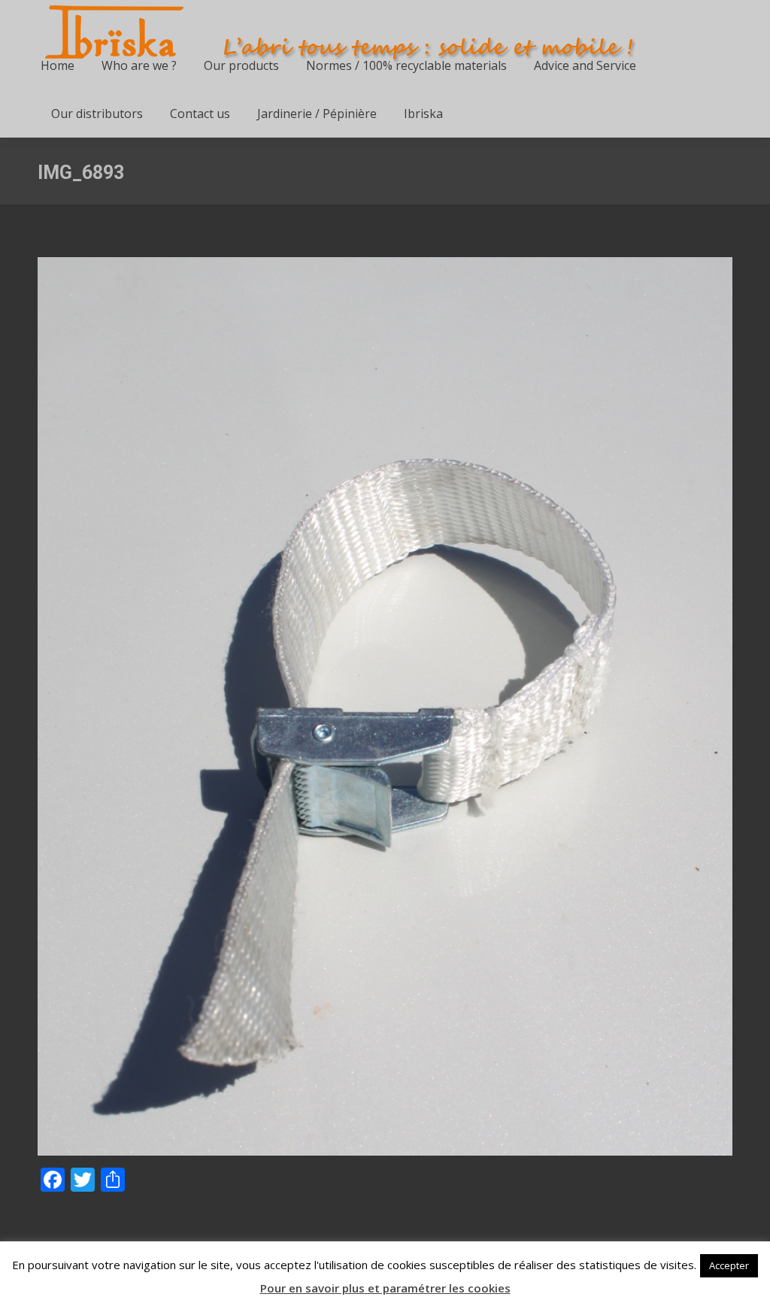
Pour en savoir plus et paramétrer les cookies (385, 1287)
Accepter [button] (729, 1265)
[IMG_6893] (385, 706)
